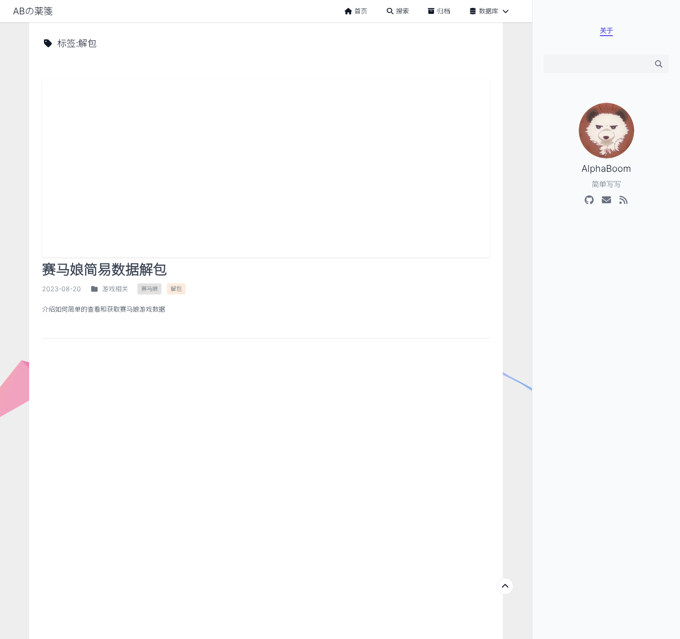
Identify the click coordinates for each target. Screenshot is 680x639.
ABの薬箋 (33, 11)
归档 (443, 11)
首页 (360, 11)
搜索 (402, 11)
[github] (589, 200)
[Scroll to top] (505, 586)
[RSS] (623, 200)
